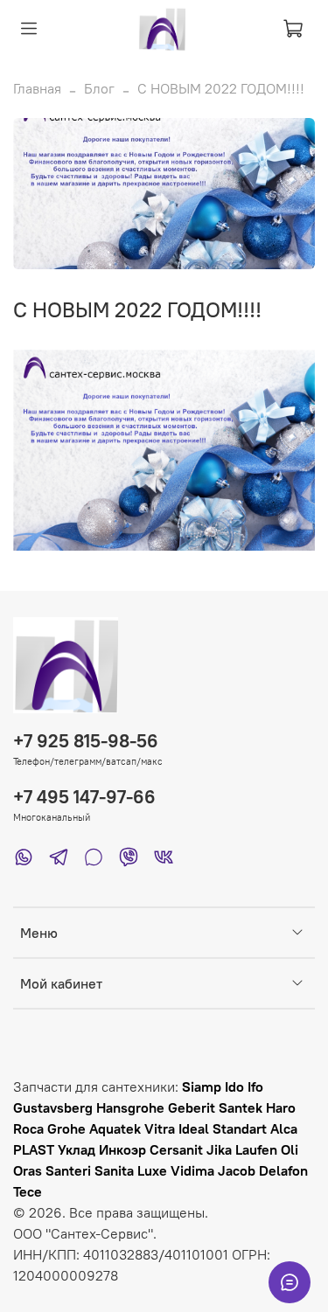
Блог (99, 88)
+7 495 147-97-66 (84, 797)
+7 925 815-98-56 (85, 741)
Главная (37, 88)
